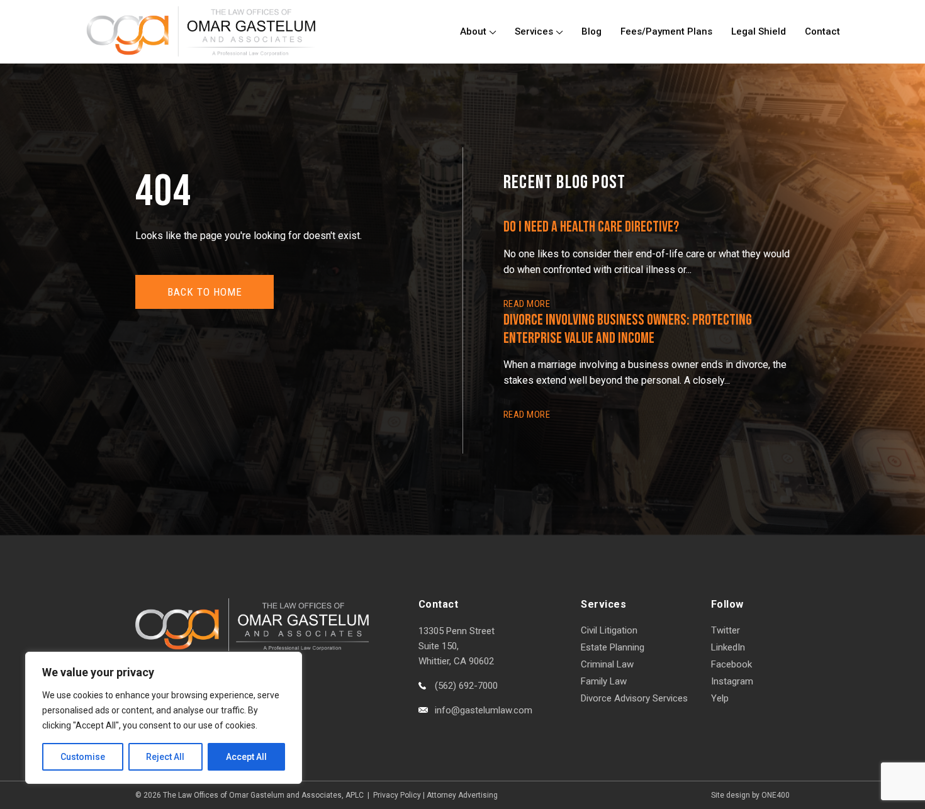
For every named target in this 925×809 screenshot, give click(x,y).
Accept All (246, 757)
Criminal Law (607, 664)
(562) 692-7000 (466, 685)
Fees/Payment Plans (666, 31)
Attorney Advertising (462, 795)
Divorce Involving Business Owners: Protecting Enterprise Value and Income (627, 329)
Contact (822, 31)
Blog (591, 31)
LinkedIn (728, 647)
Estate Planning (612, 647)
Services (534, 31)
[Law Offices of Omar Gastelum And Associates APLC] (201, 31)
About (473, 31)
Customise (82, 757)
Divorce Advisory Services (634, 698)
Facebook (731, 664)
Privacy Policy (397, 795)
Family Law (604, 681)
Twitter (725, 630)
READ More (526, 304)
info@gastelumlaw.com (483, 710)
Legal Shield (758, 31)
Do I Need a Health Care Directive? (591, 227)
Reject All (165, 757)
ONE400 (775, 795)
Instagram (732, 681)
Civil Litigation (609, 630)
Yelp (720, 698)
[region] (163, 718)
